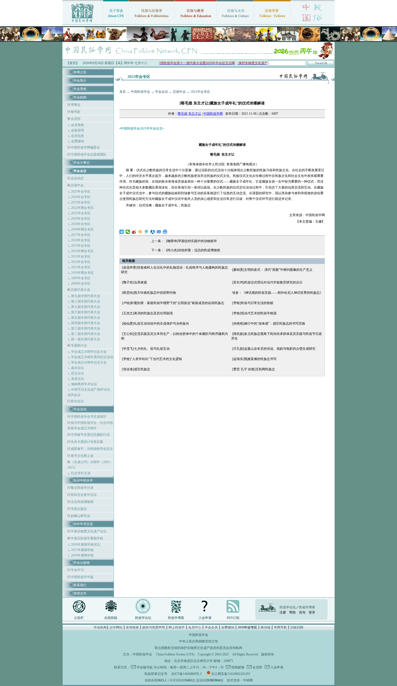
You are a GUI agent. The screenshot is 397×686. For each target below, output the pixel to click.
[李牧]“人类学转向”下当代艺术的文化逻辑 (152, 359)
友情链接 (132, 627)
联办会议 (77, 401)
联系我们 (79, 585)
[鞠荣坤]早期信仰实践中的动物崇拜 (191, 241)
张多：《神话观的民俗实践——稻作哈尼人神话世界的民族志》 (277, 293)
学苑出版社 (78, 509)
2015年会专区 (80, 246)
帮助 (292, 612)
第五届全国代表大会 (85, 317)
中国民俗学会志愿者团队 (88, 154)
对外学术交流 (83, 524)
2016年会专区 (80, 240)
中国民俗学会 (140, 92)
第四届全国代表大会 (85, 323)
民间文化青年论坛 (83, 495)
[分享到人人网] (152, 232)
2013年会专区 (80, 256)
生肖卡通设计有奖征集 (86, 442)
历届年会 (77, 185)
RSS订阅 (233, 618)
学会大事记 (81, 162)
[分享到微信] (128, 232)
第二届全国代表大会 (85, 334)
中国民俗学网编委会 (85, 147)
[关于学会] (115, 23)
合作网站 (115, 627)
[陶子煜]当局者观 (134, 282)
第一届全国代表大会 (85, 339)
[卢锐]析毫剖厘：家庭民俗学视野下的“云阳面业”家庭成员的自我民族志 (173, 303)
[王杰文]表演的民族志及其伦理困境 (147, 313)
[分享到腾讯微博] (146, 232)
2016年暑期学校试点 (85, 544)
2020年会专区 (80, 218)
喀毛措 (182, 114)
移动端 (265, 627)
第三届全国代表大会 (85, 328)
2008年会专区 (80, 283)
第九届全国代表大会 (85, 296)
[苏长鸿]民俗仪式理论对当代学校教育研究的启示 (267, 282)
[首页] (82, 23)
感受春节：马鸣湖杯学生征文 (91, 449)
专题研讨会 (79, 345)
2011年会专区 (80, 267)
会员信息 (77, 136)
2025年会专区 (80, 191)
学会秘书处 (145, 667)
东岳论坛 (77, 379)
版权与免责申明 (153, 627)
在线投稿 (110, 618)
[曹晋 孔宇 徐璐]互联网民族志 (253, 369)
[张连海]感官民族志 (136, 369)
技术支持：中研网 (240, 680)
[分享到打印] (165, 232)
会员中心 (194, 627)
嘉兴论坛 (77, 368)
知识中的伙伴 (83, 480)
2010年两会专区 (82, 273)
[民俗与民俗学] (151, 23)
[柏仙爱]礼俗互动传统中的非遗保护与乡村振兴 (155, 323)
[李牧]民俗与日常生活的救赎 (252, 303)
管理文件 (79, 593)
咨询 (302, 612)
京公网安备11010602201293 (230, 674)
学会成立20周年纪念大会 (89, 352)
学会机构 (79, 97)
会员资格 (77, 125)
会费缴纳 (77, 141)
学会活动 (79, 409)
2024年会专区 (80, 197)
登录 (312, 612)
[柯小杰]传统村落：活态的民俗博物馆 (193, 250)
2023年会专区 (80, 202)
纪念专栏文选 (80, 473)
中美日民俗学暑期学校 (87, 538)
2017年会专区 (80, 235)
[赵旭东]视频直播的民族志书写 (254, 359)
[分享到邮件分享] (159, 232)
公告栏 (79, 618)
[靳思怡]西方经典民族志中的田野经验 (149, 293)
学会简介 (79, 81)
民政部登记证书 (155, 674)
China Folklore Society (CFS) (175, 654)
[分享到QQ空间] (140, 232)
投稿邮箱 (237, 667)
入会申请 (204, 618)
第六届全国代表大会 (85, 312)
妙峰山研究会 (80, 516)
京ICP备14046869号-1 (186, 674)
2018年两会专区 (82, 229)
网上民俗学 (177, 627)
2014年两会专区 (82, 251)
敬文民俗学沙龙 (81, 488)
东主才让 (194, 114)
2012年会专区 (80, 262)
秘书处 (75, 112)
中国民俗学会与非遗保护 (88, 416)
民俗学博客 (176, 618)
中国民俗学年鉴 (81, 577)
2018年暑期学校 (82, 555)
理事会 (75, 105)
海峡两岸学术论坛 (84, 384)
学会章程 (79, 89)
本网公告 (79, 72)
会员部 (75, 119)
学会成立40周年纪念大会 (89, 362)
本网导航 (280, 627)
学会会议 (161, 92)
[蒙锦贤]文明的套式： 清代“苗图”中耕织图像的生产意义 (272, 270)
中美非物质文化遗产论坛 (88, 531)
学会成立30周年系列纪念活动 (92, 357)
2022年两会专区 (82, 208)
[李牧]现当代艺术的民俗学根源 (254, 313)
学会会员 (211, 627)
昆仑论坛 (77, 373)
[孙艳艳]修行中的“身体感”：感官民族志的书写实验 (268, 323)
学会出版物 (81, 563)
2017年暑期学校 (82, 550)
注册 (283, 612)
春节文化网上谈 (81, 456)
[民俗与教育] (196, 23)
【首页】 (72, 63)
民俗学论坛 (143, 618)
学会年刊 (77, 570)
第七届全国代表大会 (85, 307)
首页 (122, 92)
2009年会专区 (80, 278)
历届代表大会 (80, 290)
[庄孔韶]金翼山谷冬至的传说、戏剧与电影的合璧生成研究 (273, 349)
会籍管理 (77, 130)
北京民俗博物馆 (81, 502)
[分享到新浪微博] (134, 232)
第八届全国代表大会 (85, 301)
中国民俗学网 (213, 114)
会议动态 (77, 178)
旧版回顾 (296, 627)
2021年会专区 (80, 213)
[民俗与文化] (235, 23)
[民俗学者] (272, 23)
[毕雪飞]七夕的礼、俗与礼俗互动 (146, 349)
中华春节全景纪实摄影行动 (90, 435)
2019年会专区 (80, 224)
